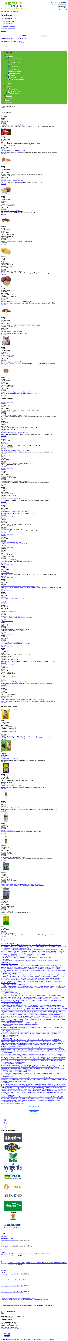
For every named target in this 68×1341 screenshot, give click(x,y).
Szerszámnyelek (36, 1017)
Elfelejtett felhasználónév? (18, 38)
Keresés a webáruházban (8, 106)
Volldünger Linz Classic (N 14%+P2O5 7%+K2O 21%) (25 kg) (19, 736)
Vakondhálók (17, 1002)
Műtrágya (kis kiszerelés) (15, 1079)
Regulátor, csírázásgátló (12, 1060)
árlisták (3, 1272)
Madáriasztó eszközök (50, 997)
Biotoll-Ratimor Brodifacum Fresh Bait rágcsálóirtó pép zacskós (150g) (21, 884)
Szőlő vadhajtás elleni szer (56, 1060)
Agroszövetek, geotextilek (9, 995)
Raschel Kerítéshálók (31, 1000)
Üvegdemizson (12, 954)
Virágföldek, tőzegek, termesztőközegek (13, 1101)
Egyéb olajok (21, 976)
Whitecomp (38, 1339)
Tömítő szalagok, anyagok (19, 981)
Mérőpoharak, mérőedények (57, 1041)
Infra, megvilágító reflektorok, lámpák (42, 1065)
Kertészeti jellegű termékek (16, 994)
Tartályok (12, 1044)
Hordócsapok (30, 951)
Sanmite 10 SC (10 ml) (7, 573)
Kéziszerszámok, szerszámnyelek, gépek (13, 1003)
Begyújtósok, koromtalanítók (10, 965)
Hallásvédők (56, 1048)
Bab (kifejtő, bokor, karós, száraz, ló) (12, 1084)
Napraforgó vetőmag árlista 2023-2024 (12, 1286)
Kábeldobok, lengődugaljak (46, 1098)
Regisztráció (16, 41)
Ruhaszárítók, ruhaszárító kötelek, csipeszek (48, 968)
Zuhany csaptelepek (52, 960)
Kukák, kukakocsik (30, 1041)
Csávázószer (22, 1054)
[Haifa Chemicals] (13, 1161)
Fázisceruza (21, 1098)
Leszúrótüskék (24, 1032)
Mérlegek (58, 1013)
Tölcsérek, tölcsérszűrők (24, 1044)
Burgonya (46, 1084)
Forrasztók (51, 1008)
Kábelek (31, 1067)
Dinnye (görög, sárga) (57, 1084)
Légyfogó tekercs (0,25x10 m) (9, 560)
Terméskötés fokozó (18, 1062)
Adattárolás (5, 1065)
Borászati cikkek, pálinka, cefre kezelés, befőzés (15, 948)
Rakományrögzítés (54, 979)
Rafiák (8, 1029)
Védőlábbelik (50, 1051)
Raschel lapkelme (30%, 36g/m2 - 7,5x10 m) (13, 682)
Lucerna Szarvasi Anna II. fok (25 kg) (11, 785)
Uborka (39, 1092)
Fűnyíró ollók (13, 1010)
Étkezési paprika (26, 1086)
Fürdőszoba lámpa (18, 960)
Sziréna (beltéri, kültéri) (15, 1070)
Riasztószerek (25, 1060)
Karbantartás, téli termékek (9, 992)
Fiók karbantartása (15, 91)
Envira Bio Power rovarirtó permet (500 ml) (13, 857)
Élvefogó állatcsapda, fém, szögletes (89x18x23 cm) (15, 629)
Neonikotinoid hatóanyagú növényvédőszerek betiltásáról (17, 1305)
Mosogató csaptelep (7, 1024)
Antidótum (14, 1054)
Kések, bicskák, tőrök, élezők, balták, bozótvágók (44, 1073)
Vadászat (38, 1075)
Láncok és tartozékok (37, 978)
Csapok (39, 975)
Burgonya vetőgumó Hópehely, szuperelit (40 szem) (15, 392)
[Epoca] (13, 1181)
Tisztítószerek (38, 970)
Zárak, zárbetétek (10, 983)
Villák (11, 1021)
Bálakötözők (5, 1027)
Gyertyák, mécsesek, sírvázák (54, 965)
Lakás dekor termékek (19, 968)
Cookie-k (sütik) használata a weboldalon (14, 70)
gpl (5, 1127)
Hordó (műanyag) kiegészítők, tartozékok (27, 1040)
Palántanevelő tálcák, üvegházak (28, 1043)
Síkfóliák (50, 957)
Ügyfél (8, 86)
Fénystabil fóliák (32, 957)
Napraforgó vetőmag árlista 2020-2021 (12, 1292)
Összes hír (3, 1236)
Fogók (44, 1008)
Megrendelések (14, 89)
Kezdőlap (9, 52)
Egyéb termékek (35, 1048)
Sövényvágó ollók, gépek (26, 1016)
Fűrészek (21, 1010)
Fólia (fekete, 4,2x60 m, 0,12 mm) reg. (11, 529)
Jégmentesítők (11, 997)
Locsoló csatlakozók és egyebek (39, 1032)
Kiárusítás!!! (27, 1022)
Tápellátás (27, 1070)
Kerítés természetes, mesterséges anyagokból (29, 997)
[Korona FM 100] (13, 1151)
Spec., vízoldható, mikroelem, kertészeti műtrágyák (46, 1079)
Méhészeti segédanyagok (8, 1036)
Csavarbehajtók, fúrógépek (13, 1006)
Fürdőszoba (5, 959)
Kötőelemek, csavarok (16, 978)
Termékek (12, 75)
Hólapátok (56, 1010)
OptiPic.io (24, 1103)
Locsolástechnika (6, 1030)
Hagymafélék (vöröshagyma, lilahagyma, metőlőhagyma (32, 1087)
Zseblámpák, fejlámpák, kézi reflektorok (48, 1100)
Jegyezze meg (22, 35)
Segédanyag (43, 1060)
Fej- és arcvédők (46, 1048)
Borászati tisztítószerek (50, 949)
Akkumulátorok (14, 1065)
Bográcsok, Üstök (25, 965)
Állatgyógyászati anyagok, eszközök (26, 945)
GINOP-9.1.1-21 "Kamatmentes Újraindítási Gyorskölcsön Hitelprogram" (28, 1253)
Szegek (8, 981)
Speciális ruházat (21, 1051)
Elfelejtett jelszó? (5, 38)
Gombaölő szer (13, 1056)
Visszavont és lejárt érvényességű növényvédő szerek (16, 1299)
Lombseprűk (41, 1013)
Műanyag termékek (7, 1038)
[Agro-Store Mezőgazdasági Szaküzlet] (14, 8)
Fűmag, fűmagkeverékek (40, 1086)
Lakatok (27, 978)
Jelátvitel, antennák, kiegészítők (18, 1067)
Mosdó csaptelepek (30, 960)
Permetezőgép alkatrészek (55, 1014)
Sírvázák (49, 1043)
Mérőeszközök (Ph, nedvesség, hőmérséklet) (23, 998)
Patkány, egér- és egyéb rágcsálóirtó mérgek (20, 987)
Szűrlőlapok (57, 953)
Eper (10, 1086)
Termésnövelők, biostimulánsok (16, 1081)
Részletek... (4, 1261)
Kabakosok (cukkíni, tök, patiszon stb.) (18, 1089)
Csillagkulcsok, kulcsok (51, 1006)
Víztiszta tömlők (39, 954)
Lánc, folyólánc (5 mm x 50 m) (9, 659)
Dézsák (12, 1040)
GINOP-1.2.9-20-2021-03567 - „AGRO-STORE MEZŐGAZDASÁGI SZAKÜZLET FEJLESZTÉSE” (37, 1263)
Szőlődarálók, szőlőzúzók (36, 953)
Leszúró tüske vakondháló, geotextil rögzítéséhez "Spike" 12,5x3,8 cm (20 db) (23, 699)
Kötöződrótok (20, 1027)
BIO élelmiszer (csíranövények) (33, 1084)
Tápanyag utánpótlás (7, 1076)
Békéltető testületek (15, 73)
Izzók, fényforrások (31, 1098)
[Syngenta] (13, 1171)
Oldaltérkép (7, 1336)
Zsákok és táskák (16, 972)
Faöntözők (4, 1032)
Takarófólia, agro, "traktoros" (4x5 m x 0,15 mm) (14, 415)
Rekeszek (42, 1043)
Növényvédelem (6, 1052)
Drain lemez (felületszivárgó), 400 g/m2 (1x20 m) (14, 432)
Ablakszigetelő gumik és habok (10, 975)
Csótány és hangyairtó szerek (10, 986)
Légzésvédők (61, 1049)
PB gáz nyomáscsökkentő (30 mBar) (11, 542)
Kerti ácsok (19, 1041)
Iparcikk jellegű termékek (9, 973)
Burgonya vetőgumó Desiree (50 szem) (12, 180)
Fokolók (22, 951)
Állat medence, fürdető (8, 945)
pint (5, 1120)
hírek (9, 83)
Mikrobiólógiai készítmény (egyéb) (46, 1057)
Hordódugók (39, 951)
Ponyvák (12, 1051)
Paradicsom (60, 1089)
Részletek (3, 128)
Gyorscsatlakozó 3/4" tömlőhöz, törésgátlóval (13, 599)
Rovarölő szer (34, 1060)
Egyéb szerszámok (29, 1008)
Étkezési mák (16, 1086)
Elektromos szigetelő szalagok (36, 1097)
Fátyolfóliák (14, 957)
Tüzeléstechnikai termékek (36, 981)
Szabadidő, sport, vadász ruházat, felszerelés (14, 1071)
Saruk (13, 1100)
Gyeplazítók (38, 1010)
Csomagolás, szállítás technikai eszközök (13, 956)
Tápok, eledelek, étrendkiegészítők (44, 946)
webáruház (7, 1335)
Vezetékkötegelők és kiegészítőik (26, 1100)
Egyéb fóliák (5, 957)
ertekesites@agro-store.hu (9, 26)
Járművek (4, 994)
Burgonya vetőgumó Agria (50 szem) (11, 271)
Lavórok (45, 1041)
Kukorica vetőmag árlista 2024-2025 (11, 1280)
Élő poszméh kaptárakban (53, 1054)
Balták (39, 1005)
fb (4, 1122)
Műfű (39, 998)
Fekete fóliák (22, 957)
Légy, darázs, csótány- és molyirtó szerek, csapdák (34, 986)
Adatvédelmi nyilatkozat (8, 1240)
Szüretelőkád (48, 953)
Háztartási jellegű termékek (9, 964)
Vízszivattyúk (18, 1021)
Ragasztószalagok (42, 979)
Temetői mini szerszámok (15, 1019)
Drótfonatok (12, 976)
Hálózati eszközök (25, 1065)
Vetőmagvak (5, 1082)
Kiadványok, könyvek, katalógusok (11, 1022)
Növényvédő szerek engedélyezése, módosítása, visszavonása (18, 1298)
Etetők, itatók (13, 946)
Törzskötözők (15, 1029)
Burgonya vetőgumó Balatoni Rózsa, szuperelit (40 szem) (17, 301)
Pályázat (3, 1252)
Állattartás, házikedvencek (9, 943)
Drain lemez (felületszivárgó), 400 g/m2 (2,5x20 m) (15, 450)
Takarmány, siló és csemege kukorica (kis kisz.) (22, 1092)
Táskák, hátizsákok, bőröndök (36, 1051)
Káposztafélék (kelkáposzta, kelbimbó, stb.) (43, 1089)
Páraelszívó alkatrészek (30, 1024)
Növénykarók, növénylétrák (50, 998)
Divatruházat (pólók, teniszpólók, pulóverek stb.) (15, 1073)
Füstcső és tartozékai (32, 976)
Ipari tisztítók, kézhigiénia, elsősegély (22, 1049)
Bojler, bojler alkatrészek (28, 975)
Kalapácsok (11, 1011)
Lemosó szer (19, 1057)
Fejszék (39, 1008)
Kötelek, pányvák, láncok (26, 946)
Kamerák (37, 1067)
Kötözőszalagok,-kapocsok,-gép (35, 1027)
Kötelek (13, 1027)
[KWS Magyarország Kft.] (13, 1220)
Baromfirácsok (42, 945)
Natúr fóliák (42, 957)
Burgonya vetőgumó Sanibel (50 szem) (12, 211)
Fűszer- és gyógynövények (56, 1086)
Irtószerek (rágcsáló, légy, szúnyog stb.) (13, 984)
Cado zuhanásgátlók (7, 1048)
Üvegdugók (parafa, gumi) (25, 954)
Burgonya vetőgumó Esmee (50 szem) (11, 331)
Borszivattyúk (14, 951)
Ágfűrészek (5, 1005)
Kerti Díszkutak (13, 1032)
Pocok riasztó (36, 1059)
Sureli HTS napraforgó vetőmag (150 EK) (12, 125)
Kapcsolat (9, 96)
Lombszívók (50, 1013)
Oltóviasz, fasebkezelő (25, 1059)
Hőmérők (40, 967)
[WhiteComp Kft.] (13, 1142)
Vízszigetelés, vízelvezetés (52, 981)
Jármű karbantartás (7, 991)
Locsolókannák (11, 1033)
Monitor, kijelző (52, 1067)
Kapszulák (58, 951)
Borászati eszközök (37, 949)
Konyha (35, 1022)
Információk (9, 56)
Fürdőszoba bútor (6, 960)
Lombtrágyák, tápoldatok (55, 1078)
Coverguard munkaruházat (22, 1048)
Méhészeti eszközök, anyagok (10, 1035)
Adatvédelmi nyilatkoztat (16, 77)
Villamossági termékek (8, 1095)
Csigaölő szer (31, 1054)
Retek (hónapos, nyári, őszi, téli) (36, 1090)
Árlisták (8, 100)
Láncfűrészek (32, 1013)
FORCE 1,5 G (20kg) (7, 911)
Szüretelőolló (46, 1017)
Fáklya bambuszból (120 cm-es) (10, 808)
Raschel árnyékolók (17, 1000)
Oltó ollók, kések (31, 1014)
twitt (5, 1124)
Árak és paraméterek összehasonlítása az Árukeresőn (34, 1111)
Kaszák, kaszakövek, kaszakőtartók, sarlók (28, 1011)
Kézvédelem (38, 1049)
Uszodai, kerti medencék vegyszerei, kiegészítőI (21, 1075)
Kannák (12, 1041)
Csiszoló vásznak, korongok (50, 975)
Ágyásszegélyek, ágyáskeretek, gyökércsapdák (31, 995)
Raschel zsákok (55, 1000)
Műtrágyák (27, 1079)
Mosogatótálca (18, 1024)
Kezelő (44, 1067)
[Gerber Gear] (13, 1190)
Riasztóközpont (54, 1068)
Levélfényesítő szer (30, 1057)
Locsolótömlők (54, 1033)
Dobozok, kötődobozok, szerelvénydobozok (14, 1097)
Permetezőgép (42, 1014)
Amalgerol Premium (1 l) (8, 933)
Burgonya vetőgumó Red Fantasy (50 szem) (13, 150)
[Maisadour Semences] (13, 1230)
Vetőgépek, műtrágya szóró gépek (33, 1019)
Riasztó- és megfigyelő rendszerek (11, 1063)
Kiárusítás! (9, 102)
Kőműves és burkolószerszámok (18, 1013)
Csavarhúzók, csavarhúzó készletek (33, 1006)
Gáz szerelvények (45, 976)
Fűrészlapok (29, 1010)
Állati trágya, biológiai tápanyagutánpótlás (13, 1078)
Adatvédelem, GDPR (7, 1238)
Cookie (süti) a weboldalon (8, 1246)
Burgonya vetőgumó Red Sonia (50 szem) (12, 362)
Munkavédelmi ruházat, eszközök (11, 1046)
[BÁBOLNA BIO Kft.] (13, 1210)
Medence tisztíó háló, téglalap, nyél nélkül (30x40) (15, 511)
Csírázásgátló (40, 1054)
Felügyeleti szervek (15, 66)
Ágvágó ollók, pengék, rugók (18, 1005)
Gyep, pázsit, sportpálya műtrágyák (37, 1078)
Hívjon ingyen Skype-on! (9, 28)
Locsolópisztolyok (22, 1033)
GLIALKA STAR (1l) (7, 830)
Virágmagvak (47, 1092)
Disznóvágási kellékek (38, 965)
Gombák (12, 1087)
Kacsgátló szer (51, 1056)
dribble (6, 1125)
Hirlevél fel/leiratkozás (16, 93)
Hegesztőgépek (47, 1010)
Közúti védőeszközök (49, 1049)
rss (5, 1119)
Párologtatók (30, 968)
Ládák (39, 1041)
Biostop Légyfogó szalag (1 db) (9, 758)
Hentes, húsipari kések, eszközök (26, 967)
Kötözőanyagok (6, 1025)
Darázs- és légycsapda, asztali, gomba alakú (13, 642)
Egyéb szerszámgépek (16, 1008)
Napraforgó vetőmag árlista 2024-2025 (12, 1274)
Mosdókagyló (41, 960)
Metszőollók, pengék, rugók (17, 1014)
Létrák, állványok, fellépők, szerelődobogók (23, 979)
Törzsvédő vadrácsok (38, 1044)
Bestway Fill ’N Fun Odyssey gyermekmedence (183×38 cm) (18, 463)
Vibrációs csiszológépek (51, 1019)
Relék (8, 1100)
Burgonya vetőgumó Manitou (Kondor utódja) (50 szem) (16, 241)
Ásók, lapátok (32, 1005)
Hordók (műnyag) (46, 1040)
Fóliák (28, 956)
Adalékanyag (5, 1054)
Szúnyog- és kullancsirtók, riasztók (43, 987)
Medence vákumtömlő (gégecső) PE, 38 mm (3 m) (15, 481)
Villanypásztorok (60, 946)
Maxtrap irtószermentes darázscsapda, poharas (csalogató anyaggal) (19, 586)
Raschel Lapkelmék (44, 1000)
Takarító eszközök (27, 970)
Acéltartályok (5, 949)
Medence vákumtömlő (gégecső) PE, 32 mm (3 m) (15, 498)
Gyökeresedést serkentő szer (27, 1056)
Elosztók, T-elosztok (52, 1097)
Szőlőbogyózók (23, 953)
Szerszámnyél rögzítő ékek (22, 1017)
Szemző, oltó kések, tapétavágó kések (45, 1016)
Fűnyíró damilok (60, 1008)
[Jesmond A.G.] (13, 1200)
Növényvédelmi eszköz (10, 1059)
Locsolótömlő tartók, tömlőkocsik (39, 1033)
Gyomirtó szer (41, 1056)
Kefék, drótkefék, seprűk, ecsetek (51, 1011)
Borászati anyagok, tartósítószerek (20, 949)
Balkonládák (5, 1040)
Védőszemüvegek (60, 1051)
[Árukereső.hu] (34, 1107)
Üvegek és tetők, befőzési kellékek (53, 970)
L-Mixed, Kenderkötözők (53, 1027)
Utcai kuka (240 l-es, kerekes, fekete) (11, 616)
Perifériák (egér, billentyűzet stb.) (38, 1068)
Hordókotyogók (49, 951)
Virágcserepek (50, 1044)
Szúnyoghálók (16, 970)
